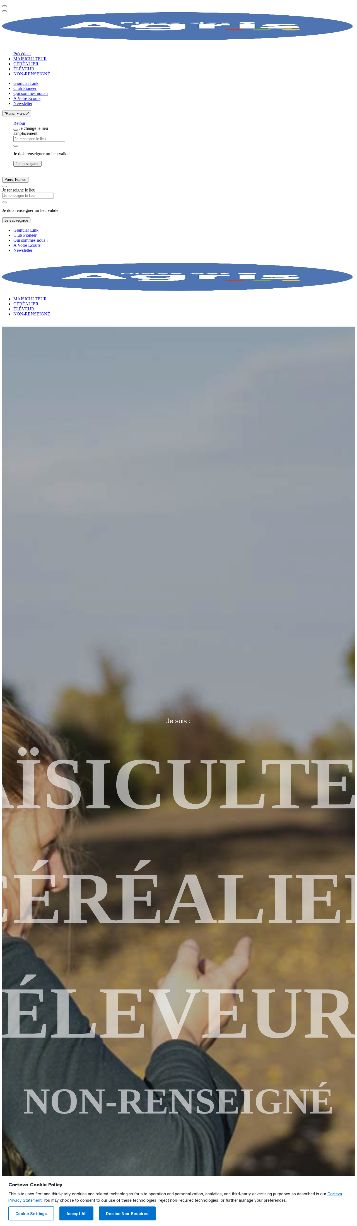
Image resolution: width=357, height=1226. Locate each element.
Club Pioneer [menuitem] (25, 88)
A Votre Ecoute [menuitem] (26, 98)
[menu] (4, 6)
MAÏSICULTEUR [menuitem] (30, 58)
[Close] (15, 130)
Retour (19, 123)
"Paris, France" (16, 113)
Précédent (22, 53)
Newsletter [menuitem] (22, 103)
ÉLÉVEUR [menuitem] (23, 68)
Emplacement (25, 133)
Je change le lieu (33, 128)
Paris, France (15, 180)
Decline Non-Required (127, 1214)
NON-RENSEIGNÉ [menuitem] (31, 73)
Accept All (76, 1214)
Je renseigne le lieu (18, 190)
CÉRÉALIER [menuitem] (25, 63)
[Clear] (15, 146)
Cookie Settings (31, 1214)
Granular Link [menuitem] (25, 83)
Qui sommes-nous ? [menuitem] (30, 93)
